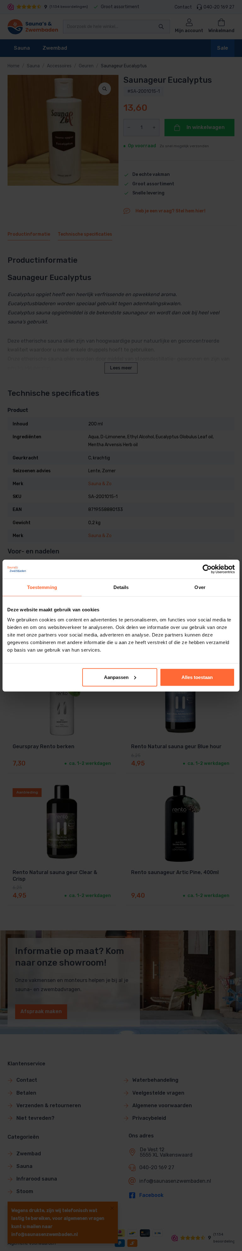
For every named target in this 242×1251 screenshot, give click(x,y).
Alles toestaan (197, 677)
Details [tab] (121, 587)
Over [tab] (199, 587)
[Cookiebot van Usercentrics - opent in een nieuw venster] (207, 569)
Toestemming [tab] (42, 587)
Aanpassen (116, 677)
